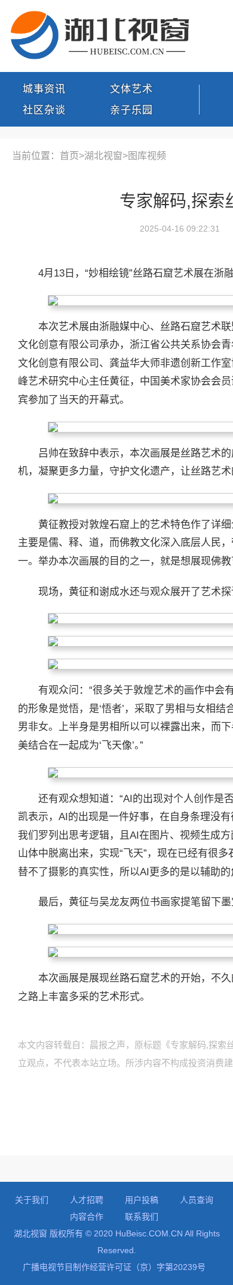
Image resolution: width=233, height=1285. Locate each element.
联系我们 (141, 1216)
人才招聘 (86, 1200)
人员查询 (196, 1200)
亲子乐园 (131, 110)
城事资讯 (44, 89)
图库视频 (147, 156)
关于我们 (31, 1200)
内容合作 (86, 1216)
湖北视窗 (103, 156)
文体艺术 (131, 89)
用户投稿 (141, 1200)
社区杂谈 (44, 110)
